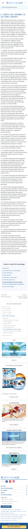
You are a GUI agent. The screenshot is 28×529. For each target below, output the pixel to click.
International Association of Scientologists (9, 514)
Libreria (3, 492)
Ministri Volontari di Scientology (7, 513)
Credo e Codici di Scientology (8, 316)
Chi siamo (3, 486)
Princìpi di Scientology (6, 308)
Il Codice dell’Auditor (7, 273)
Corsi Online (4, 490)
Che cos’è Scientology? (7, 488)
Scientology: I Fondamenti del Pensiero (12, 357)
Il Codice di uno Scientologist (9, 277)
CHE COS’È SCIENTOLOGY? (14, 304)
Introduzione (5, 268)
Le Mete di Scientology (8, 286)
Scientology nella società (6, 335)
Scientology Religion (5, 511)
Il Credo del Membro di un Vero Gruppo (12, 282)
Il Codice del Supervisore (8, 279)
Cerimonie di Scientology (7, 312)
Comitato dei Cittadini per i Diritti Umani (9, 520)
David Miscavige (13, 511)
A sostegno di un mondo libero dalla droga (14, 516)
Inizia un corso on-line (21, 511)
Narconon (3, 516)
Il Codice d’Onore (6, 275)
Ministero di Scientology (6, 314)
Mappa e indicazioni (7, 503)
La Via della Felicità (22, 514)
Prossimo (24, 294)
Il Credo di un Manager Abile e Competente (13, 284)
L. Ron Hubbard (4, 509)
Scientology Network (16, 509)
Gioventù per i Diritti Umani (16, 518)
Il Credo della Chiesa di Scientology (11, 270)
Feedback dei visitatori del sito (10, 501)
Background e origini (6, 306)
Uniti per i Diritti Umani (5, 518)
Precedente (4, 294)
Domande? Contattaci (8, 499)
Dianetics (9, 509)
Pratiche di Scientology (6, 310)
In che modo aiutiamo (6, 494)
